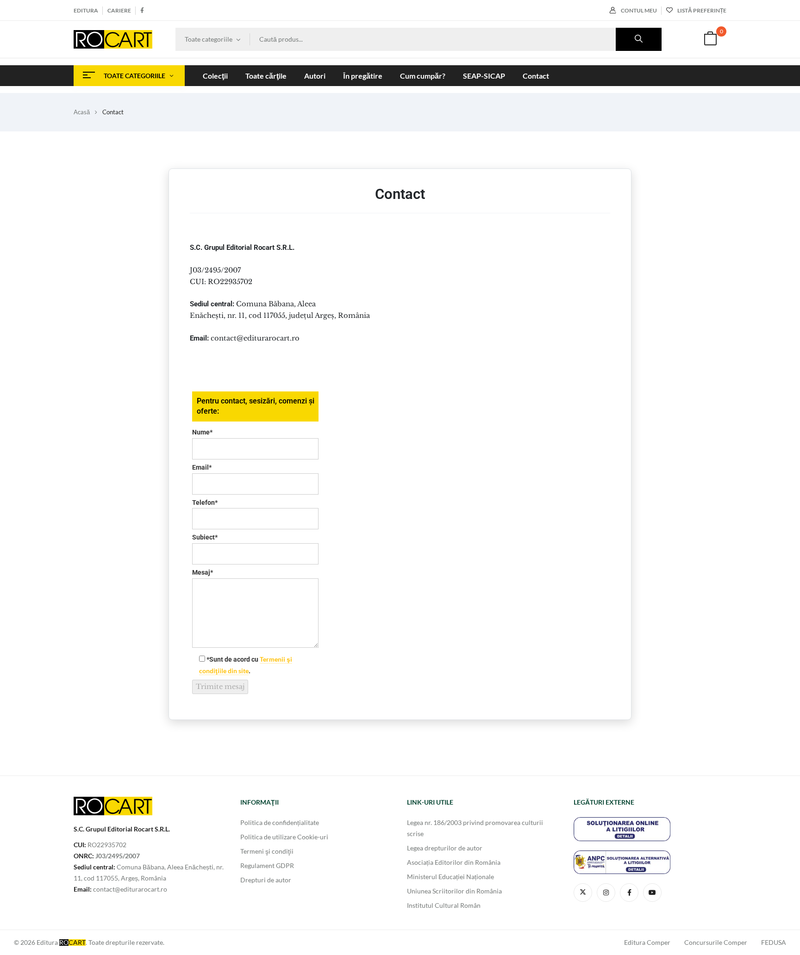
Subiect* (205, 537)
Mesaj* (202, 572)
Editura (86, 10)
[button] (710, 39)
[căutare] (639, 39)
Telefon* (205, 502)
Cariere (119, 10)
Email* (202, 467)
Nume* (202, 432)
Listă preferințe (701, 10)
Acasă (82, 112)
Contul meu (639, 10)
